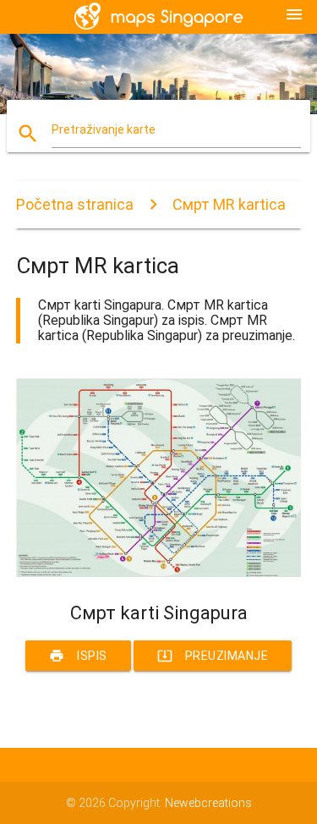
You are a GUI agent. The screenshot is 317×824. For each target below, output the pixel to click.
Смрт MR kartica (229, 204)
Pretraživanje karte (104, 129)
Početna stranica (75, 204)
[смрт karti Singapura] (159, 573)
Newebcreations (208, 803)
